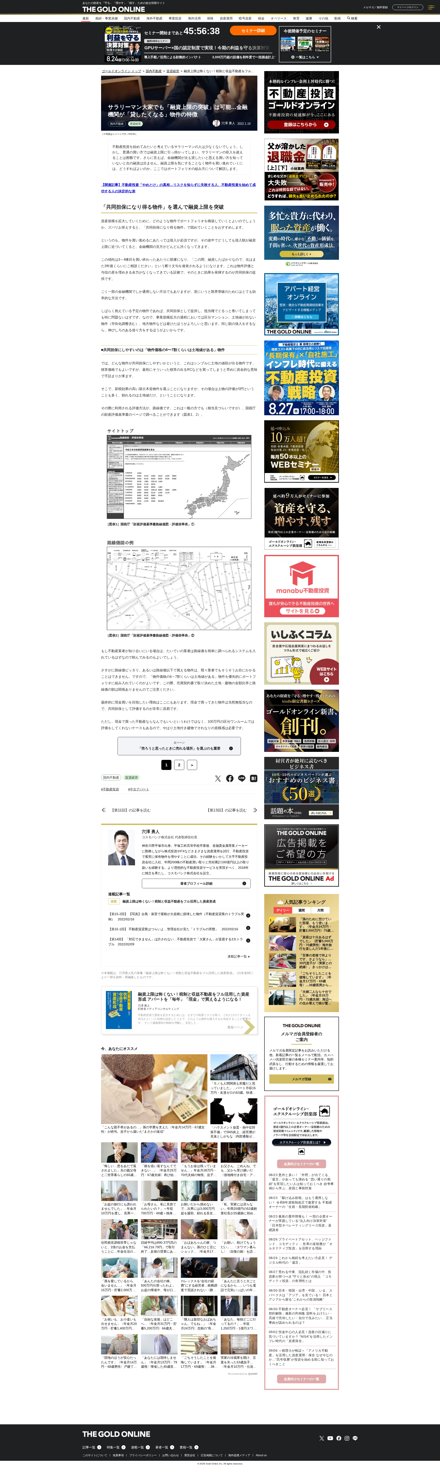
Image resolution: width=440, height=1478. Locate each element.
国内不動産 (132, 18)
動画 (337, 18)
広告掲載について (212, 1455)
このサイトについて (94, 1455)
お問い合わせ (170, 1455)
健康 (309, 18)
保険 (210, 18)
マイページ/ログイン (407, 7)
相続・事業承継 (106, 18)
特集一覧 (113, 1447)
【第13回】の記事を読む (226, 810)
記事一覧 (88, 1447)
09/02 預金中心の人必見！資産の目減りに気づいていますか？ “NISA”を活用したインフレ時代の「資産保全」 (301, 1336)
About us (261, 1455)
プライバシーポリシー (143, 1455)
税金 (261, 18)
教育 (296, 18)
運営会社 (189, 1455)
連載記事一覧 (237, 956)
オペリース (279, 18)
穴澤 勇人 (151, 831)
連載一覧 (137, 1447)
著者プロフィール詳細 (196, 883)
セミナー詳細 (253, 30)
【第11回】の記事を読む (130, 810)
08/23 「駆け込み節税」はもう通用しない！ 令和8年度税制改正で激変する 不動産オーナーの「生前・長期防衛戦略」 (300, 1202)
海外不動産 (154, 18)
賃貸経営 (135, 123)
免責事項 (118, 1455)
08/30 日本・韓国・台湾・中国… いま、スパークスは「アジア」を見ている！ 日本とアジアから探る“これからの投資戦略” (301, 1295)
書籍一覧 (186, 1447)
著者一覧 (161, 1447)
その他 (323, 18)
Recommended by (237, 1374)
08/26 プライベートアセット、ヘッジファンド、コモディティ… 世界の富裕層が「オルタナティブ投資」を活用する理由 (301, 1243)
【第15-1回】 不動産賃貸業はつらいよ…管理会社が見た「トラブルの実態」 (163, 929)
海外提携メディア (239, 1455)
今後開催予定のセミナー (305, 31)
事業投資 (175, 18)
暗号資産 (245, 18)
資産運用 (226, 18)
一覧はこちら (305, 57)
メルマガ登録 (301, 1079)
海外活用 (194, 18)
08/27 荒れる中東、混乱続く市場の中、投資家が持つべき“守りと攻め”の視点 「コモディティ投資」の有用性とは (300, 1276)
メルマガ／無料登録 (375, 7)
